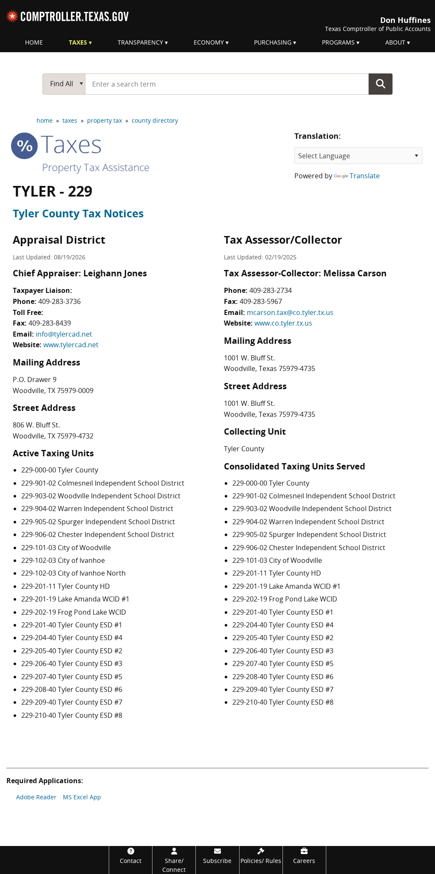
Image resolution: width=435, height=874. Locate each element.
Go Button (381, 83)
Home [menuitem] (34, 42)
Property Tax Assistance (96, 167)
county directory (155, 120)
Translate (365, 175)
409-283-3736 (59, 301)
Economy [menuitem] (209, 42)
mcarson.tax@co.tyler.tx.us (290, 312)
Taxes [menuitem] (78, 42)
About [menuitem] (395, 42)
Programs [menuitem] (338, 42)
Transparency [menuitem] (140, 42)
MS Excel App (82, 797)
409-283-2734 (270, 290)
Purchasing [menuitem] (272, 42)
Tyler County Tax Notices (78, 213)
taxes (69, 120)
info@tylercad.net (64, 334)
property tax (104, 120)
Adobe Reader (36, 797)
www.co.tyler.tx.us (283, 323)
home (45, 120)
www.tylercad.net (71, 344)
